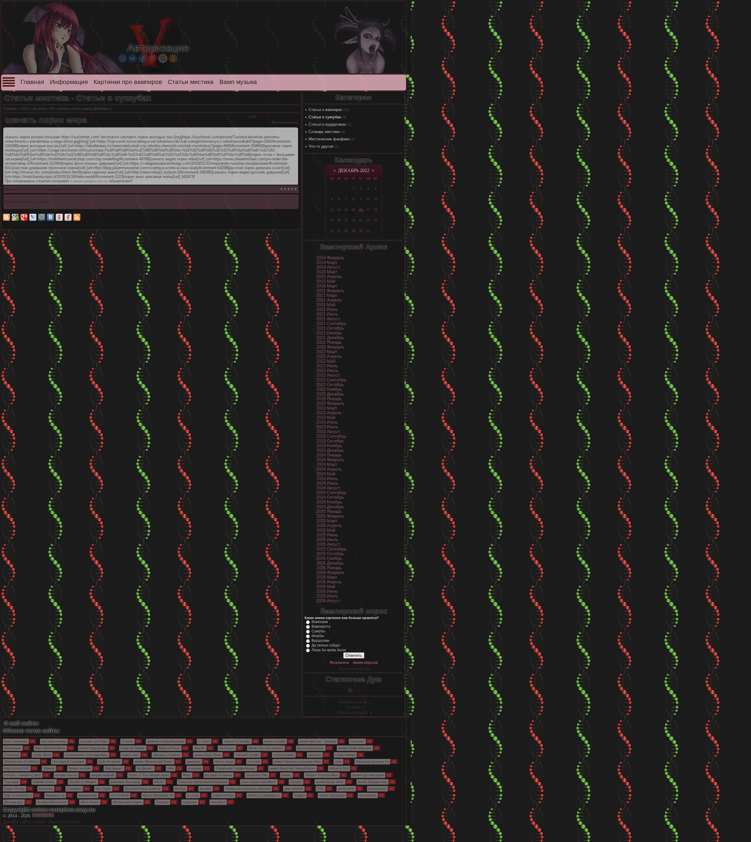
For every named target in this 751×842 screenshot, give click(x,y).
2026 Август (328, 600)
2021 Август (328, 318)
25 (375, 220)
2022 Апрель (329, 356)
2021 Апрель (329, 300)
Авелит (199, 748)
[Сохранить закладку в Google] (15, 217)
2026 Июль (327, 596)
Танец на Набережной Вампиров (202, 782)
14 (346, 209)
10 (368, 199)
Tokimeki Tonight (247, 755)
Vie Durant (226, 748)
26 (332, 231)
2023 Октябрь (330, 441)
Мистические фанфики (329, 139)
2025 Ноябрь (329, 558)
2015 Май (325, 281)
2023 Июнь (327, 422)
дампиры (193, 761)
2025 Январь (329, 511)
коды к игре (130, 755)
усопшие (194, 768)
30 (361, 231)
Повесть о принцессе (264, 795)
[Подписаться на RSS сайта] (76, 217)
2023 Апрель (329, 412)
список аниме (283, 755)
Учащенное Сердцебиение (235, 768)
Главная (32, 81)
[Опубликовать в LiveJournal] (32, 217)
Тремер (48, 768)
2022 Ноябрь (329, 389)
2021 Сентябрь (331, 323)
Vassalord (218, 802)
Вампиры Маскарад (125, 782)
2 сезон (127, 741)
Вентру (180, 788)
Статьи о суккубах (325, 117)
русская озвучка (53, 741)
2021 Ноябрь (329, 333)
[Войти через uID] (122, 58)
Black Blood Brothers (50, 748)
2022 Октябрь (330, 384)
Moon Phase (90, 802)
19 (332, 220)
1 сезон (203, 741)
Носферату (367, 795)
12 (332, 209)
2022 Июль (327, 370)
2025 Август (328, 544)
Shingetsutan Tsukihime (21, 761)
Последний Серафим (68, 761)
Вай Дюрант (114, 768)
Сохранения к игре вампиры (86, 755)
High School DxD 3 (17, 795)
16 (52, 109)
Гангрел (296, 782)
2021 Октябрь (330, 328)
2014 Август (328, 267)
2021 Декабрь (330, 337)
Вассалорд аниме (310, 748)
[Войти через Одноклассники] (173, 58)
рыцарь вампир (102, 775)
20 (339, 220)
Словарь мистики (324, 131)
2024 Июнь (327, 478)
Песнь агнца (224, 761)
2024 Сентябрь (331, 492)
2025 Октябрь (330, 553)
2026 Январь (329, 567)
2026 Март (326, 577)
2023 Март (326, 408)
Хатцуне (162, 802)
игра (338, 761)
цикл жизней (294, 788)
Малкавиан (12, 748)
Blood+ (159, 782)
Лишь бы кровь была (329, 650)
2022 (25, 109)
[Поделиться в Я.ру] (68, 217)
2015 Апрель (329, 276)
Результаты (339, 663)
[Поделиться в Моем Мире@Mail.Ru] (41, 217)
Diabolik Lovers (44, 782)
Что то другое (321, 146)
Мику (187, 775)
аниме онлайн (274, 741)
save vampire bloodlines (258, 782)
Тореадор (11, 782)
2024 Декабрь (330, 506)
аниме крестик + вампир (318, 741)
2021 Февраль (330, 290)
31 (368, 231)
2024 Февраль (330, 459)
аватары (314, 755)
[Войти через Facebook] (142, 58)
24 (368, 220)
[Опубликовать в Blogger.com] (6, 217)
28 (346, 231)
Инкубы (318, 636)
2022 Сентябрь (331, 380)
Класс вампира (15, 741)
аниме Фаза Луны (207, 755)
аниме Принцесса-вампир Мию (297, 761)
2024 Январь (329, 455)
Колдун (299, 795)
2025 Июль (327, 539)
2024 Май (325, 473)
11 (375, 199)
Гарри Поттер (14, 788)
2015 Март (326, 272)
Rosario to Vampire (82, 782)
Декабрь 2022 (353, 170)
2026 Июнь (327, 591)
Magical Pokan (169, 748)
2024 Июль (327, 483)
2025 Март (326, 520)
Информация (69, 81)
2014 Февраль (330, 257)
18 (375, 209)
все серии (103, 788)
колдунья (190, 802)
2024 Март (326, 464)
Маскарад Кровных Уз (372, 761)
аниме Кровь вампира (354, 748)
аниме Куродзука (332, 795)
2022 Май (325, 361)
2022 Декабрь (330, 394)
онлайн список (66, 775)
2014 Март (326, 262)
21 (346, 220)
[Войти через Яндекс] (152, 58)
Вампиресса (55, 795)
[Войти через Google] (163, 58)
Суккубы (318, 631)
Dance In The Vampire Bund (149, 775)
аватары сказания (166, 755)
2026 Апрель (329, 582)
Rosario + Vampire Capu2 (22, 775)
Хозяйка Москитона (51, 802)
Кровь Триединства (372, 782)
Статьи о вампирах (325, 109)
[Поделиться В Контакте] (50, 217)
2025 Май (325, 530)
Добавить (102, 109)
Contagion (74, 788)
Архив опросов (365, 663)
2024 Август (328, 488)
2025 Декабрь (330, 563)
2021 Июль (327, 314)
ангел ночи (346, 788)
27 (339, 231)
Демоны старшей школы (165, 741)
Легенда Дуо (13, 802)
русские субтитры (93, 741)
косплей (254, 761)
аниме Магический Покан (153, 761)
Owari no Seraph (133, 748)
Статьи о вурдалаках (327, 124)
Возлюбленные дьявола (142, 788)
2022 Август (328, 375)
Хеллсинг (357, 741)
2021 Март (326, 295)
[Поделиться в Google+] (24, 217)
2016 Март (326, 286)
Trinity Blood (42, 755)
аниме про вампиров (367, 775)
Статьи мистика (191, 81)
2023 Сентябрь (331, 436)
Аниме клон (44, 821)
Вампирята (321, 626)
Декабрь (39, 109)
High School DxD (16, 768)
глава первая (345, 755)
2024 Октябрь (330, 497)
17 (368, 209)
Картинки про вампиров (128, 81)
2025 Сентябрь (331, 549)
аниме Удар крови (93, 748)
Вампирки (320, 622)
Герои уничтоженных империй (247, 788)
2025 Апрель (329, 525)
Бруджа (205, 788)
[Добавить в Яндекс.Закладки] (59, 217)
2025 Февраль (330, 516)
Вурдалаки (320, 641)
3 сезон (192, 795)
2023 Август (328, 431)
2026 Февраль (330, 572)
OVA (320, 788)
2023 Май (325, 417)
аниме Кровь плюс (330, 782)
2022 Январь (329, 342)
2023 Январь (329, 398)
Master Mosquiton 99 (158, 795)
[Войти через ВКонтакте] (132, 58)
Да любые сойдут (326, 645)
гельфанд (11, 755)
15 (353, 209)
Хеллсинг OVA (256, 775)
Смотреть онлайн (237, 741)
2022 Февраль (330, 347)
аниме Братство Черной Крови (292, 768)
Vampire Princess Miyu (321, 775)
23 (361, 220)
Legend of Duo (223, 795)
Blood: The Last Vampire (265, 748)
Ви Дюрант (145, 768)
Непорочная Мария (127, 802)
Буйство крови (109, 761)
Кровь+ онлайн (80, 768)
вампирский (88, 795)
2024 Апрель (329, 469)
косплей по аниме (218, 775)
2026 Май (325, 586)
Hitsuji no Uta (338, 768)
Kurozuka (46, 788)
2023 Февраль (330, 403)
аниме (286, 775)
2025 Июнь (327, 535)
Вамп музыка (238, 81)
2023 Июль (327, 427)
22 (353, 220)
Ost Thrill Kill (119, 795)
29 (353, 231)
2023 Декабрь (330, 450)
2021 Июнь (327, 309)
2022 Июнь (327, 365)
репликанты (377, 788)
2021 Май (325, 304)
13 (339, 209)
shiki (170, 768)
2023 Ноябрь (329, 445)
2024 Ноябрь (329, 502)
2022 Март (326, 351)
